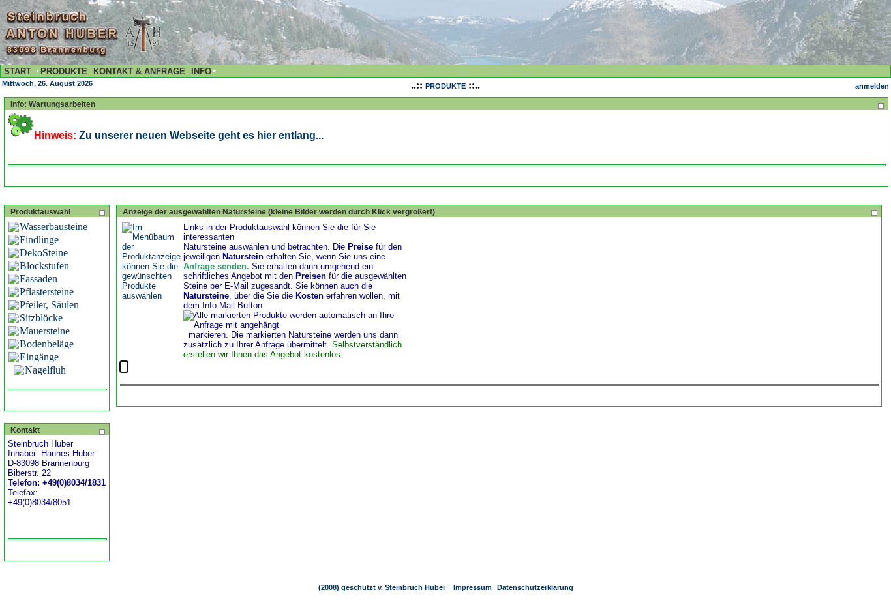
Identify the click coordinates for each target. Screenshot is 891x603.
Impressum (472, 587)
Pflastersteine (47, 291)
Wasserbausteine (53, 226)
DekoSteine (44, 252)
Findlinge (39, 239)
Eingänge (39, 356)
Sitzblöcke (41, 317)
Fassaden (38, 278)
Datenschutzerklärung (535, 587)
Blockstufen (44, 265)
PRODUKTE (445, 86)
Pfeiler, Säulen (49, 304)
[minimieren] (880, 105)
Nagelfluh (45, 369)
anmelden (872, 86)
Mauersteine (45, 330)
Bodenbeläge (47, 343)
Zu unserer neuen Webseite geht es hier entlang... (201, 135)
